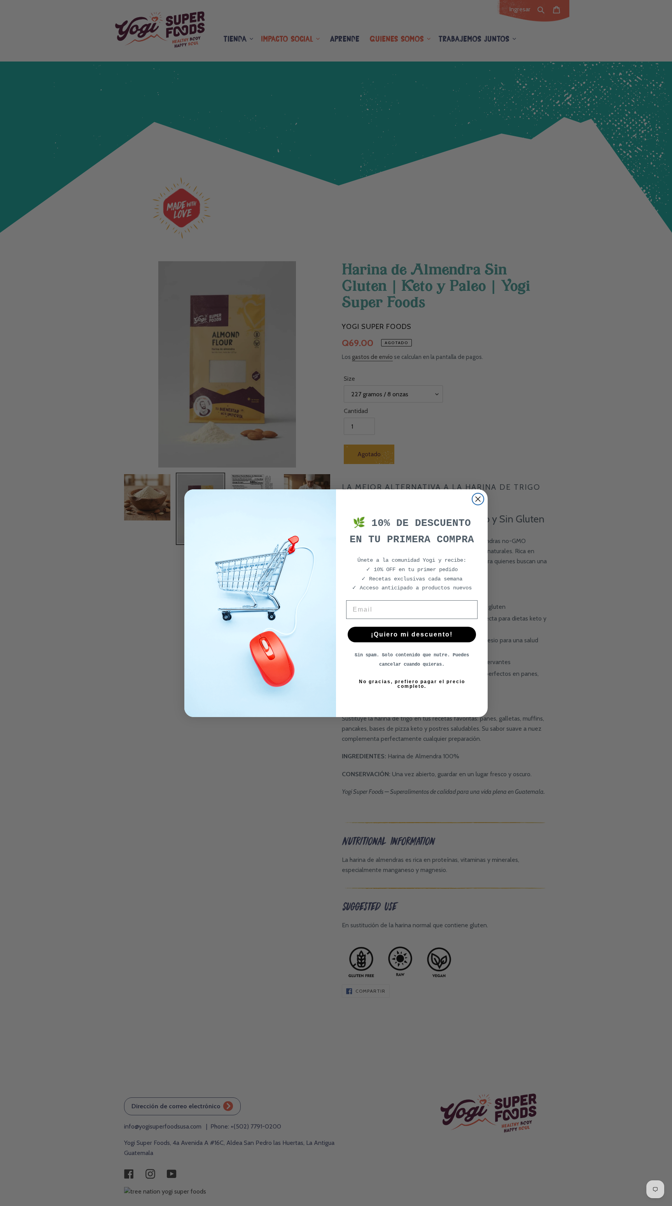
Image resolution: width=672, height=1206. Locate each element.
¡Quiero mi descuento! (412, 634)
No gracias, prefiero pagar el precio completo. (412, 684)
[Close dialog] (478, 499)
